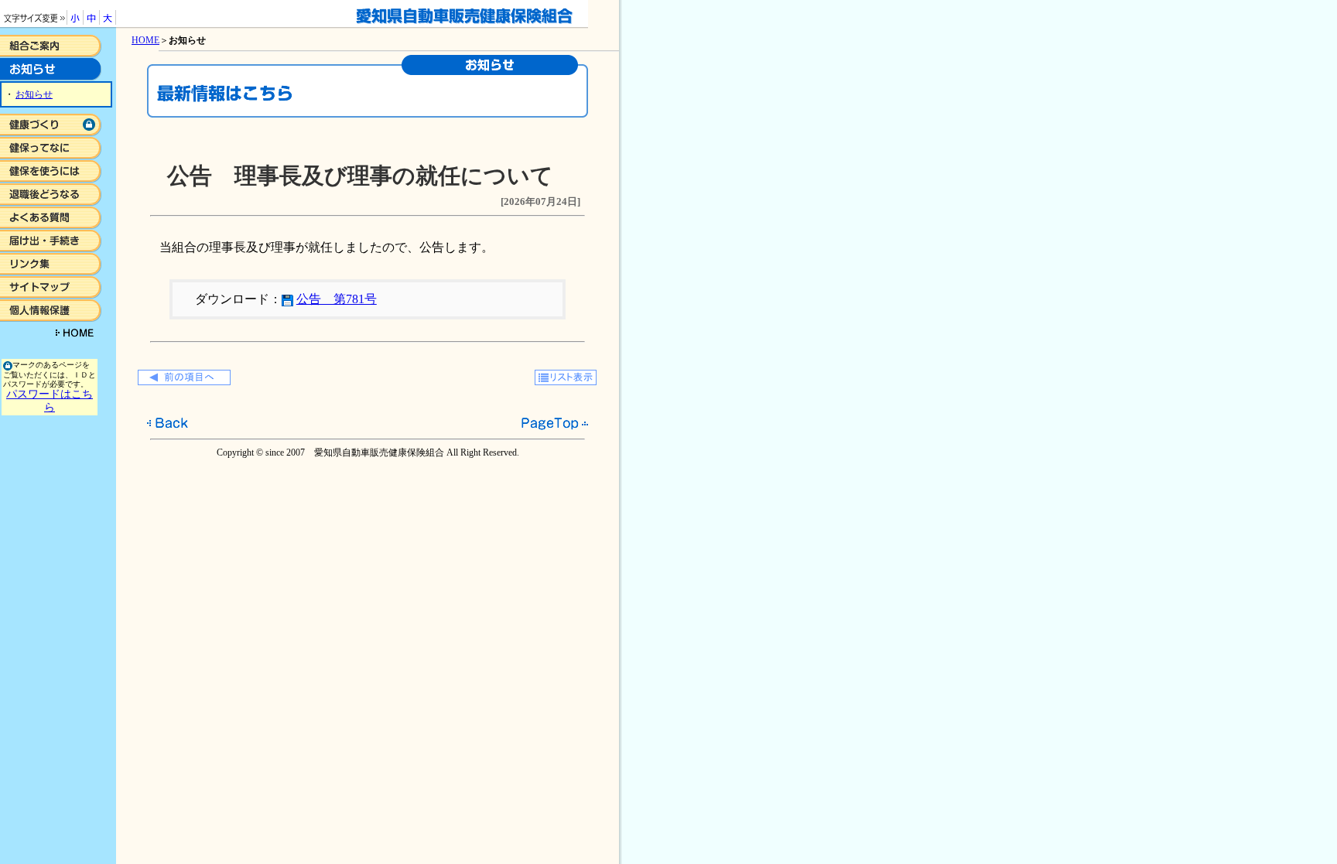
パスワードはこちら (49, 400)
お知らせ (34, 94)
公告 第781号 (336, 299)
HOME (145, 40)
